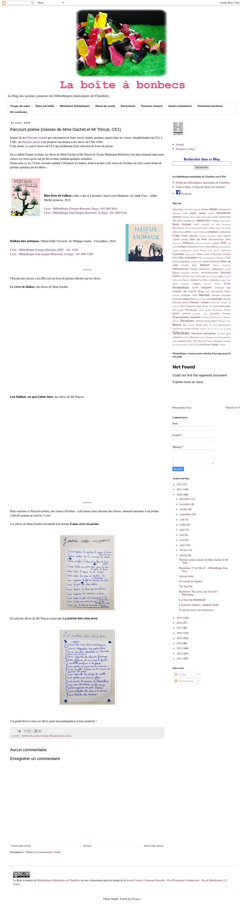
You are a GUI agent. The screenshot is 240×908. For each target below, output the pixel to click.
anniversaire (206, 216)
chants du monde (223, 227)
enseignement (185, 250)
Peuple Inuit (207, 306)
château (180, 231)
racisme (175, 320)
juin (182, 529)
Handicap (214, 261)
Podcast (227, 309)
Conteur (202, 235)
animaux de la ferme (191, 216)
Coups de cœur (20, 105)
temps (175, 340)
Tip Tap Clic (186, 586)
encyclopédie (225, 246)
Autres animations (180, 105)
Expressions (190, 254)
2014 (180, 643)
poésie (69, 735)
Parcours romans (152, 105)
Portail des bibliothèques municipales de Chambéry (203, 182)
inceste (228, 268)
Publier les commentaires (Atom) (43, 852)
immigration (217, 268)
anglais (211, 213)
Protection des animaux (220, 317)
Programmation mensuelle (186, 317)
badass (228, 220)
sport (202, 337)
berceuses (226, 224)
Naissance (177, 298)
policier (186, 313)
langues (196, 283)
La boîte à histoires (209, 279)
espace (196, 250)
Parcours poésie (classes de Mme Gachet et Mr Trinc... (203, 561)
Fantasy (227, 254)
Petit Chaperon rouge (190, 306)
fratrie (175, 261)
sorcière (185, 337)
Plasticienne (218, 309)
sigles (228, 333)
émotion (202, 246)
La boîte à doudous (188, 279)
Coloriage (202, 231)
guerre (206, 261)
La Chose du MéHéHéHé (192, 599)
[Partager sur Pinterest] (40, 731)
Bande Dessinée (181, 224)
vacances (191, 344)
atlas (194, 220)
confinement (225, 231)
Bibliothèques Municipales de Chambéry (59, 880)
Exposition (178, 254)
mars (183, 545)
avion (222, 220)
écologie (182, 246)
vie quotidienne (203, 344)
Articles (181, 674)
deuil (228, 239)
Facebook (186, 193)
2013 (180, 648)
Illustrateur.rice (180, 268)
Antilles (215, 216)
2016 (180, 633)
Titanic (210, 340)
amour (202, 213)
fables (199, 254)
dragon (216, 243)
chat (174, 231)
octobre (184, 509)
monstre (175, 295)
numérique (217, 298)
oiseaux (227, 298)
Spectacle (194, 337)
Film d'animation (187, 257)
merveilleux (217, 291)
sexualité (221, 333)
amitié (193, 213)
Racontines (128, 105)
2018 (180, 622)
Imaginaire (204, 268)
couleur (176, 239)
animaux (177, 216)
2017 (180, 628)
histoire (185, 265)
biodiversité (196, 227)
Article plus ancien (153, 845)
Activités (188, 209)
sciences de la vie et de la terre (215, 328)
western (222, 344)
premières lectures (220, 313)
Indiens (175, 272)
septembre (185, 514)
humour (205, 265)
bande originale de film (207, 224)
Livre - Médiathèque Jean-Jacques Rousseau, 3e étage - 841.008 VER (51, 254)
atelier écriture (41, 735)
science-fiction (191, 328)
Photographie (191, 309)
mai (182, 535)
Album (213, 209)
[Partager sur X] (32, 731)
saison (199, 324)
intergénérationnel (210, 272)
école (174, 246)
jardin (198, 276)
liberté (217, 283)
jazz (204, 276)
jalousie (186, 276)
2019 (180, 617)
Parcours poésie (31, 142)
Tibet (190, 340)
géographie (184, 261)
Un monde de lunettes (190, 581)
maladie (192, 291)
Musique (204, 294)
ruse (185, 324)
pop (205, 313)
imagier (194, 268)
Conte (176, 235)
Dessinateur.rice (216, 239)
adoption (196, 209)
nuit (209, 298)
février (184, 550)
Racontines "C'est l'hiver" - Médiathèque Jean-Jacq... (203, 569)
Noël (192, 298)
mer (207, 291)
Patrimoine (215, 302)
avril (182, 540)
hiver (194, 265)
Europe (203, 250)
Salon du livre (210, 324)
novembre (185, 504)
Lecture (207, 283)
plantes (208, 309)
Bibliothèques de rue (181, 227)
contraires (211, 235)
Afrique (204, 209)
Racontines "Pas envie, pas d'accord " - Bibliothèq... (199, 593)
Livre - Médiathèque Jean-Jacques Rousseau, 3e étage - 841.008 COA (85, 212)
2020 (180, 494)
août (182, 519)
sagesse (191, 324)
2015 (180, 638)
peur (216, 306)
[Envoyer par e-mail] (25, 731)
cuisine (184, 239)
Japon (192, 276)
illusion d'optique (222, 265)
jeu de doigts (212, 276)
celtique (211, 227)
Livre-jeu (219, 287)
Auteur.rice (203, 220)
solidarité (177, 337)
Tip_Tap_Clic (199, 340)
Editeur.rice (192, 246)
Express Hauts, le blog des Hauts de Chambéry (200, 187)
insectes (195, 272)
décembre (185, 499)
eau (229, 243)
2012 (180, 653)
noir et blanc (201, 298)
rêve (229, 320)
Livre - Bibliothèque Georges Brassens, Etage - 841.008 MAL (81, 208)
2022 (180, 484)
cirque (195, 231)
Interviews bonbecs (210, 105)
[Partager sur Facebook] (36, 731)
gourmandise (196, 261)
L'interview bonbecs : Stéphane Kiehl (199, 605)
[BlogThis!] (29, 731)
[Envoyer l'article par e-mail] (18, 730)
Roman (176, 324)
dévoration (177, 243)
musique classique (221, 295)
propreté (205, 317)
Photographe (178, 309)
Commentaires (185, 681)
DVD (223, 243)
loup (228, 287)
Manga (201, 291)
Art (174, 220)
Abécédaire (178, 209)
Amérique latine (180, 213)
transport (227, 340)
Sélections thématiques (75, 105)
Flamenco (221, 257)
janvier (184, 555)
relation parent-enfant (206, 320)
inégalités (185, 272)
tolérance (217, 340)
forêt (228, 257)
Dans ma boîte (45, 105)
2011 (180, 658)
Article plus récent (21, 845)
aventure (215, 220)
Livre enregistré (202, 287)
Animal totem (186, 576)
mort (195, 295)
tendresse (182, 340)
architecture (225, 216)
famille (207, 254)
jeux (221, 276)
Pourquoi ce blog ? (186, 149)
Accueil (87, 845)
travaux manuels (179, 344)
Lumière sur (179, 291)
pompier (196, 313)
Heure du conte (105, 105)
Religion (222, 320)
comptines (212, 231)
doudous (208, 243)
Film (174, 257)
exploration (226, 250)
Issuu (188, 407)
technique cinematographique (218, 337)
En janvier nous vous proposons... (197, 610)
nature (186, 298)
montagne (186, 295)
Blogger (136, 899)
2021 (180, 489)
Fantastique (216, 254)
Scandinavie (177, 328)
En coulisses (18, 111)
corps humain (224, 235)
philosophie (225, 306)
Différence (188, 243)
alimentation (224, 209)
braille (205, 227)
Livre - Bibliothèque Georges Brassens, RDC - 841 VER (44, 250)
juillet (183, 524)
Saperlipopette (224, 324)
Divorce (199, 243)
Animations (27, 735)
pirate (201, 309)
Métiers (227, 291)
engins (175, 250)
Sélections (181, 332)
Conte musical (189, 235)
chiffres (188, 231)
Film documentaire (207, 257)
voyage (214, 344)
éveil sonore (213, 250)
